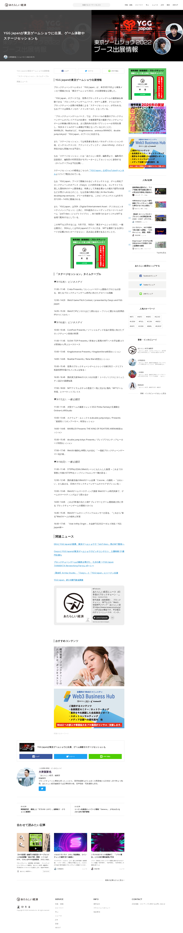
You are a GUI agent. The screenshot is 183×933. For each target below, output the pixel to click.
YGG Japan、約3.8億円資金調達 (68, 580)
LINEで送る (115, 71)
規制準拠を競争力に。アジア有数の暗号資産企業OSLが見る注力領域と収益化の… (142, 189)
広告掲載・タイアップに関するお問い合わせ (148, 904)
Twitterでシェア (149, 285)
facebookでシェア (150, 276)
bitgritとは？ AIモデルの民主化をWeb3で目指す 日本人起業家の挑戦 (142, 243)
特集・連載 (128, 5)
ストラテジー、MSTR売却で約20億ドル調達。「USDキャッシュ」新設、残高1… (142, 229)
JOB (162, 5)
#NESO (158, 321)
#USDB (140, 326)
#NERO (148, 317)
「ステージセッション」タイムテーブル (33, 76)
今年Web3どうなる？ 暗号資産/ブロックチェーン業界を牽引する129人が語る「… (142, 203)
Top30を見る (161, 253)
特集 (146, 195)
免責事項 (96, 912)
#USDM (132, 321)
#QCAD (157, 317)
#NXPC (132, 326)
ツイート (90, 71)
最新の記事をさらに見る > (114, 880)
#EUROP (158, 326)
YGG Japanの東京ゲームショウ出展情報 (33, 71)
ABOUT (175, 5)
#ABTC (139, 317)
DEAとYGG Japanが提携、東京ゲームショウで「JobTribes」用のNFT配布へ (89, 544)
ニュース (155, 5)
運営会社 (96, 904)
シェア (66, 71)
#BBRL (149, 326)
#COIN (149, 321)
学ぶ (147, 5)
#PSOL (141, 321)
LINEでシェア (148, 294)
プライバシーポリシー (101, 908)
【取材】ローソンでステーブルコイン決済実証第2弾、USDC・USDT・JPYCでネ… (142, 216)
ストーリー (139, 5)
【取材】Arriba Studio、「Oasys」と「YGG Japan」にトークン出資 (86, 572)
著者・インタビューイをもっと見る (153, 393)
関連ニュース (22, 81)
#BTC (132, 317)
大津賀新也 (45, 772)
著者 (168, 5)
